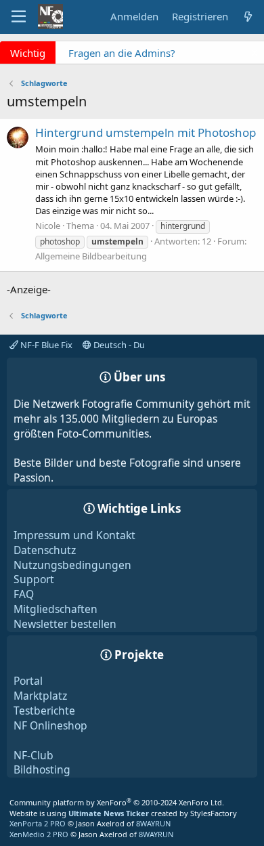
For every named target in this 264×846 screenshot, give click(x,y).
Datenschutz (45, 550)
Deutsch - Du (118, 345)
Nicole (47, 225)
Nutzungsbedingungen (72, 564)
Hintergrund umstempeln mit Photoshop (145, 132)
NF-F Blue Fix (45, 345)
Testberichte (44, 710)
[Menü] (19, 17)
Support (34, 579)
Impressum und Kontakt (74, 535)
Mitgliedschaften (55, 608)
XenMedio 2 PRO (38, 834)
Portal (28, 680)
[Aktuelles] (248, 16)
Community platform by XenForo (116, 802)
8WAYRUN (153, 823)
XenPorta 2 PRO (37, 823)
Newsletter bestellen (65, 623)
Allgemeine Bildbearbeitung (91, 256)
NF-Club (33, 755)
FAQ (24, 594)
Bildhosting (42, 769)
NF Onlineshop (50, 725)
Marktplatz (40, 695)
